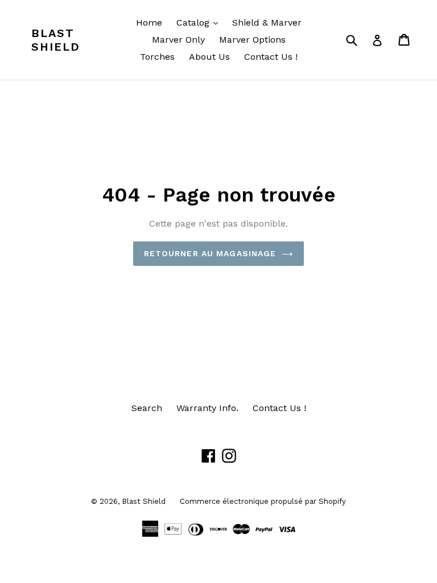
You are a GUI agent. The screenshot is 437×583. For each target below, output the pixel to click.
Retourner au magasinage (210, 253)
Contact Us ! (271, 56)
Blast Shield (55, 40)
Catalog (200, 22)
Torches (157, 56)
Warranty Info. (207, 408)
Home (149, 22)
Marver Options (252, 39)
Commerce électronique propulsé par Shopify (263, 501)
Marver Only (178, 39)
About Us (209, 56)
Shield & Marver (267, 22)
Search (146, 408)
